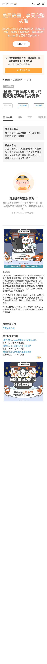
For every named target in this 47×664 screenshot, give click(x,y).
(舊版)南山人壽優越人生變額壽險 (17, 352)
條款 (20, 117)
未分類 (28, 80)
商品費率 (39, 105)
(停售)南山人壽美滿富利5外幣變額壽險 (19, 340)
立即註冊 (21, 44)
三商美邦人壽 (8, 328)
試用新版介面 (23, 70)
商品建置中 (8, 86)
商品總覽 (6, 80)
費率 (30, 117)
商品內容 (7, 117)
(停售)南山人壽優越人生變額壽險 (17, 346)
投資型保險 (17, 80)
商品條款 (23, 105)
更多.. (39, 357)
